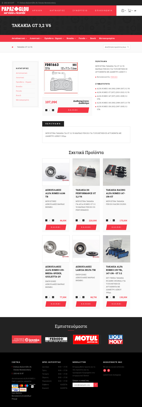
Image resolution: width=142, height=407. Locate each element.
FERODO (114, 77)
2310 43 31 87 (9, 3)
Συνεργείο (80, 11)
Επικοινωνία (104, 11)
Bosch (93, 38)
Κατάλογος (57, 11)
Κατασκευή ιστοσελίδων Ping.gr (21, 397)
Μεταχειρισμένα (107, 38)
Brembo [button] (70, 38)
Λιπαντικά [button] (35, 38)
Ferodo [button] (82, 38)
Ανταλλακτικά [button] (18, 38)
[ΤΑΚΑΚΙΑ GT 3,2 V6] (61, 78)
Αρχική (37, 11)
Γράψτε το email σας (81, 380)
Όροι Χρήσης (17, 393)
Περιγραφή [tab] (53, 124)
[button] (123, 10)
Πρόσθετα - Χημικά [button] (53, 38)
